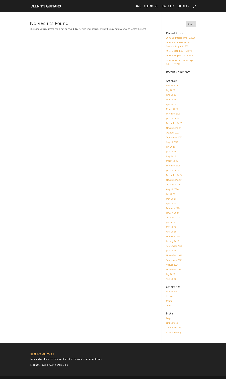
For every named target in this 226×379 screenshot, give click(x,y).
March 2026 (172, 109)
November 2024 (174, 179)
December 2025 (174, 123)
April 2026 (171, 104)
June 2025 (171, 151)
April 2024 (171, 203)
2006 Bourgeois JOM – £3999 (181, 37)
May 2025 (171, 156)
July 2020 (170, 274)
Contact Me (151, 6)
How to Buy (167, 6)
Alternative (171, 291)
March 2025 (172, 160)
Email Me (63, 364)
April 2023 (171, 231)
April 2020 (171, 278)
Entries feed (172, 322)
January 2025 (172, 170)
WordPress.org (173, 332)
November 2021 (174, 255)
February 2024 (173, 208)
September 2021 (174, 260)
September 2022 (174, 245)
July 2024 (170, 193)
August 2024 (172, 189)
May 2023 (171, 226)
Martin (169, 300)
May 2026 (171, 99)
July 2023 (170, 222)
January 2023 (172, 241)
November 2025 (174, 127)
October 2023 (173, 217)
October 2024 (173, 184)
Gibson (169, 296)
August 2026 (172, 85)
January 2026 (172, 118)
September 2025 (174, 137)
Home (138, 6)
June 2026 (171, 94)
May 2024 (171, 198)
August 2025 (172, 142)
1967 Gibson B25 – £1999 (179, 50)
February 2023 (173, 236)
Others (169, 305)
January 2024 (172, 212)
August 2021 (172, 264)
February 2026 (173, 113)
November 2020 (174, 269)
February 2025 (173, 165)
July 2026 (170, 90)
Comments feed (174, 327)
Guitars (182, 6)
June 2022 (171, 250)
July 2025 (170, 146)
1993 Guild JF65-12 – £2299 (179, 55)
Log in (169, 318)
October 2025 (173, 132)
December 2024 (174, 175)
